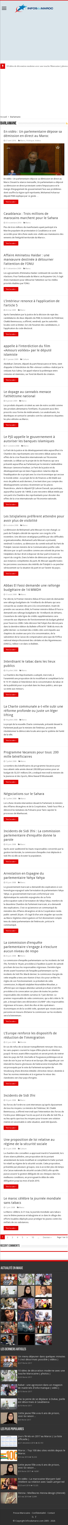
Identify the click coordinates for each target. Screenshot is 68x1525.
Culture (25, 359)
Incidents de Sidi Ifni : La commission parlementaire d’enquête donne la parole (32, 835)
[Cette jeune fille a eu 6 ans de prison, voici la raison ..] (9, 1469)
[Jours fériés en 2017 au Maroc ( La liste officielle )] (9, 1441)
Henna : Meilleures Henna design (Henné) (41, 1493)
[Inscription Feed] (67, 123)
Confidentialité (39, 1513)
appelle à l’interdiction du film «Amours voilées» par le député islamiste (27, 350)
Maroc (22, 141)
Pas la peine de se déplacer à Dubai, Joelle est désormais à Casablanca (41, 1400)
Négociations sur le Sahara (24, 794)
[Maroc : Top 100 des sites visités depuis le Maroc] (9, 1455)
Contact (51, 1513)
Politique (30, 141)
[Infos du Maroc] (34, 8)
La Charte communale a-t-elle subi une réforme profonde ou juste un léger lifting (33, 710)
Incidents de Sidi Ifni (19, 1095)
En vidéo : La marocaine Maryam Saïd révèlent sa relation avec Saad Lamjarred (41, 1480)
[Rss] (33, 1517)
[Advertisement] (34, 36)
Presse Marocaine (21, 1513)
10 (33, 1237)
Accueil (3, 117)
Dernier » (47, 1237)
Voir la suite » (11, 202)
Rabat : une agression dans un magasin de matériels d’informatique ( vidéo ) (40, 1386)
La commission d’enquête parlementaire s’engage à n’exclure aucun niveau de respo (30, 947)
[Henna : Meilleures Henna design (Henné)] (9, 1497)
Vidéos (38, 141)
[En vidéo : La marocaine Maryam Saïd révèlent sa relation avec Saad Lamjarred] (9, 1483)
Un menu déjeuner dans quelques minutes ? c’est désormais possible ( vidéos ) (41, 1358)
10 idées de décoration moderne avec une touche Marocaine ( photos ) (41, 1372)
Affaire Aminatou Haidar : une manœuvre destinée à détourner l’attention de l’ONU (28, 259)
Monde (23, 1042)
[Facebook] (36, 1517)
